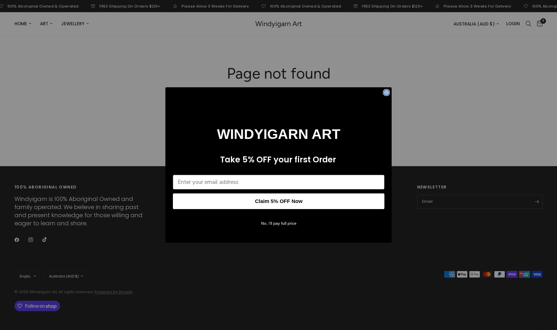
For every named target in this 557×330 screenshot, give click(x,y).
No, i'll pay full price (278, 223)
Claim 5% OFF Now (279, 201)
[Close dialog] (386, 92)
